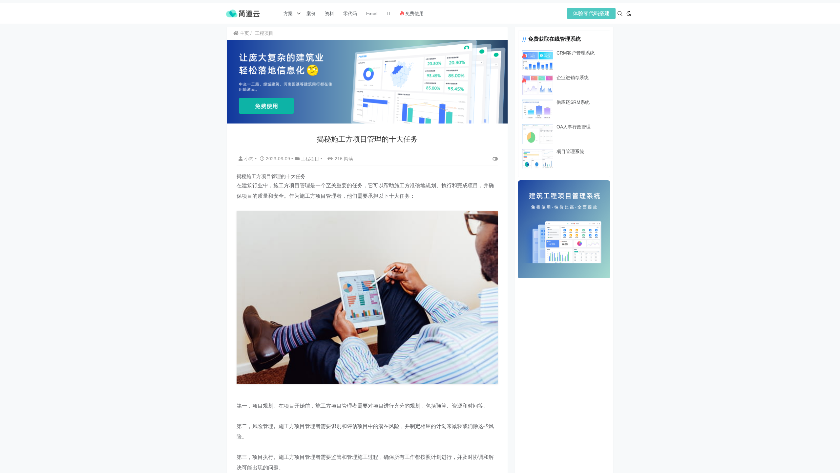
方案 (289, 13)
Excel (371, 13)
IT (389, 13)
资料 (329, 13)
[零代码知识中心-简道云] (243, 13)
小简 (249, 158)
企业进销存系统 (572, 77)
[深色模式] (628, 13)
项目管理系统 (570, 151)
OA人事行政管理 (573, 126)
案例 (310, 13)
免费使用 (414, 13)
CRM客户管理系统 (575, 53)
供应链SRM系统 (573, 102)
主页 (244, 33)
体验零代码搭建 (591, 13)
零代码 (350, 13)
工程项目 (264, 33)
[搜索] (620, 13)
